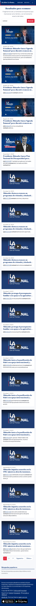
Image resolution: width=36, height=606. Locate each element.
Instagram (17, 593)
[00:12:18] (7, 198)
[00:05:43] (7, 365)
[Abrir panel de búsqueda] (32, 3)
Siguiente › (20, 558)
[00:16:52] (7, 400)
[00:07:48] (7, 549)
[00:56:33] (7, 298)
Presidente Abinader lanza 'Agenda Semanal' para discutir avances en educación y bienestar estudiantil (18, 51)
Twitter (11, 593)
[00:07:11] (7, 474)
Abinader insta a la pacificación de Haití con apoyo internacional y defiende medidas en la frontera (17, 362)
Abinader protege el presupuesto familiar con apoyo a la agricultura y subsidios (17, 295)
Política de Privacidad (20, 590)
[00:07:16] (7, 512)
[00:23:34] (7, 265)
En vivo (26, 2)
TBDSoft (4, 595)
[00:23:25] (7, 232)
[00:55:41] (7, 93)
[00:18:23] (7, 437)
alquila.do (4, 597)
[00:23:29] (7, 161)
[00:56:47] (7, 332)
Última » (29, 558)
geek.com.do (23, 597)
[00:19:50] (7, 53)
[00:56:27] (7, 126)
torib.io (26, 593)
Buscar (20, 2)
